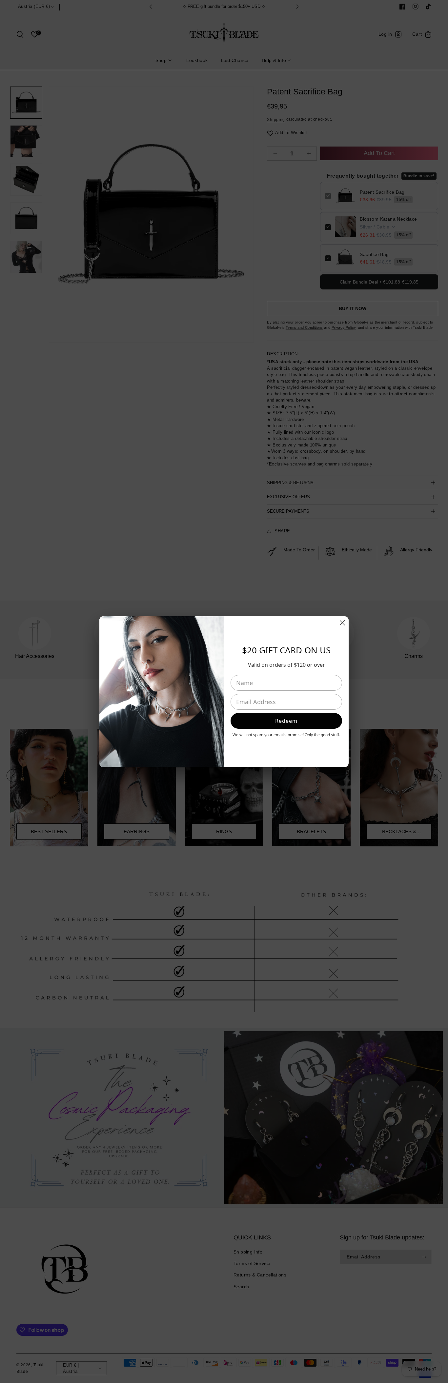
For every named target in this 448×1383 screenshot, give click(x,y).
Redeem (286, 720)
